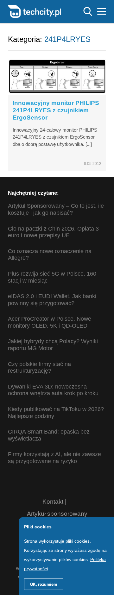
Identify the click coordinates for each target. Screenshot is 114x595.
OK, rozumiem (43, 584)
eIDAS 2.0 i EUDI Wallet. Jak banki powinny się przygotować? (52, 299)
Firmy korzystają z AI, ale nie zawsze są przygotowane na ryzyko (54, 457)
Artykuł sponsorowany (57, 513)
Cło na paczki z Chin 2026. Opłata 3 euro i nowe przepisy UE (53, 232)
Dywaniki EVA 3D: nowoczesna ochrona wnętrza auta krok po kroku (53, 390)
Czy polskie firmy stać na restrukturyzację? (39, 367)
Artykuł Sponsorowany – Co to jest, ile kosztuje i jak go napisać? (56, 209)
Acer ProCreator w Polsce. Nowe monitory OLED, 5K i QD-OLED (49, 322)
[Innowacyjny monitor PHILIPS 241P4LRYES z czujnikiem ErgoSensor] (57, 75)
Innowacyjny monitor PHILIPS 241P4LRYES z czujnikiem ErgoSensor (56, 110)
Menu (101, 11)
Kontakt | (54, 501)
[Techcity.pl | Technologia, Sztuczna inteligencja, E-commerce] (34, 11)
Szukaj (87, 11)
